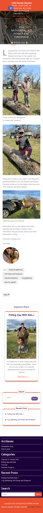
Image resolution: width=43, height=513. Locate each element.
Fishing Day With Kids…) (21, 315)
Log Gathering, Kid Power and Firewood (21, 419)
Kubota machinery (11, 278)
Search (34, 398)
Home (14, 5)
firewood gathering (15, 269)
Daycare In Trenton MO (21, 7)
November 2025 (7, 446)
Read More (21, 377)
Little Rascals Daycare (21, 3)
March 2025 (5, 449)
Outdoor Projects (21, 12)
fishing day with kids (8, 462)
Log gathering (27, 278)
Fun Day (4, 464)
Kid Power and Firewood (13, 274)
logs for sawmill (10, 282)
